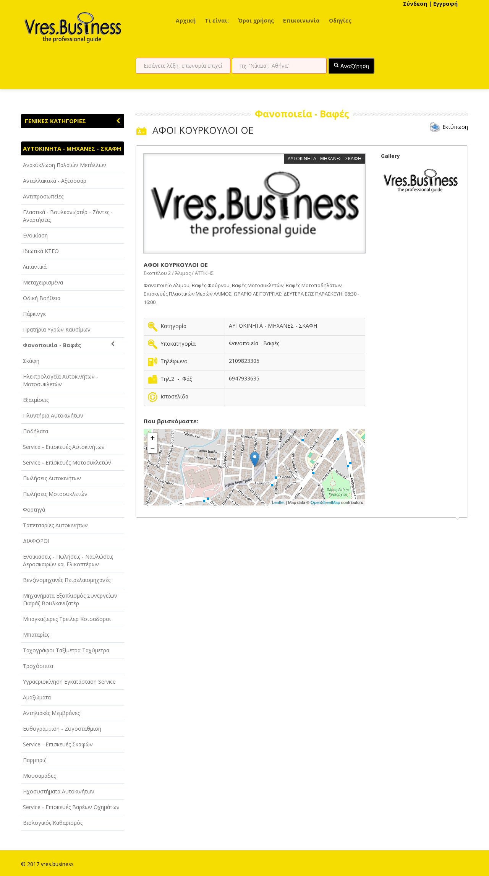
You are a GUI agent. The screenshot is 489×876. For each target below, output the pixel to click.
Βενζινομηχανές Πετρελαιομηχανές (66, 579)
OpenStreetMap (325, 502)
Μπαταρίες (36, 634)
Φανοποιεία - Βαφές (52, 345)
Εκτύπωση (455, 126)
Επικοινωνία (301, 20)
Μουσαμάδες (39, 775)
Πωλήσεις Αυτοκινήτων (52, 478)
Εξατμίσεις (36, 399)
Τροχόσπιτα (38, 666)
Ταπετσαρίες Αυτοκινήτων (55, 525)
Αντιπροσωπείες (43, 196)
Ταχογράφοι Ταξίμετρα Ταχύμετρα (66, 650)
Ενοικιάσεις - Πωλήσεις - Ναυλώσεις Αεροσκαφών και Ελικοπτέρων (68, 560)
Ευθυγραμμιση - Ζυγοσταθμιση (62, 728)
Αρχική (186, 20)
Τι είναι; (217, 20)
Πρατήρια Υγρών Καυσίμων (57, 329)
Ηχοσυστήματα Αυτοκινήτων (58, 791)
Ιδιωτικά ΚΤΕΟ (41, 251)
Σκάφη (31, 360)
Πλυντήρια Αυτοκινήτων (53, 415)
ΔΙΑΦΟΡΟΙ (36, 540)
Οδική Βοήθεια (41, 298)
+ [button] (153, 438)
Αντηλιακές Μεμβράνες (51, 713)
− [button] (153, 448)
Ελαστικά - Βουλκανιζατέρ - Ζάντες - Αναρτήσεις (68, 215)
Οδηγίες (340, 20)
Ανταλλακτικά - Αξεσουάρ (54, 180)
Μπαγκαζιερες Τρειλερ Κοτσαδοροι (67, 618)
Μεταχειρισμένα (43, 282)
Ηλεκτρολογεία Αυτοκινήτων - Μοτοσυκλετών (60, 380)
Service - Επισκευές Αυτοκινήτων (64, 446)
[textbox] (183, 66)
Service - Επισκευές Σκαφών (58, 744)
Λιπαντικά (35, 266)
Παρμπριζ (34, 760)
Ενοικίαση (35, 235)
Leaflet (278, 502)
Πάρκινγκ (34, 313)
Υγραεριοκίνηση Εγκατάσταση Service (69, 681)
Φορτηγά (34, 509)
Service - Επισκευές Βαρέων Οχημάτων (71, 807)
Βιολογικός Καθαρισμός (53, 822)
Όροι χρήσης (256, 20)
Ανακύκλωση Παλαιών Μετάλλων (64, 165)
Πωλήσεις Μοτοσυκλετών (55, 493)
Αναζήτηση (354, 66)
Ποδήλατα (35, 431)
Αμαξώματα (37, 697)
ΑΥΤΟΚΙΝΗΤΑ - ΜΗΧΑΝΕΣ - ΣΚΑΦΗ (72, 148)
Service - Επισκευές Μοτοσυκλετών (67, 462)
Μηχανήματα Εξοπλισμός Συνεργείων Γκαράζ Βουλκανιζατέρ (70, 599)
